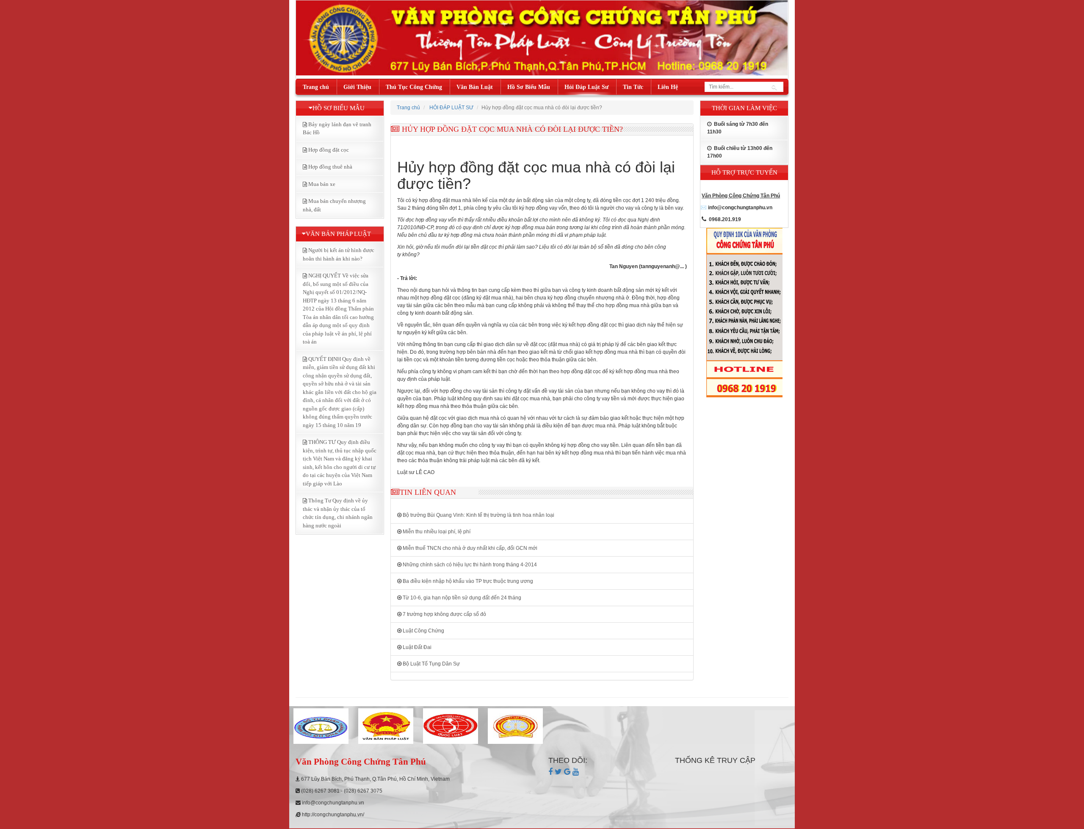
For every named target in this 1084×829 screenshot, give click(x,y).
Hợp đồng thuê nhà (330, 167)
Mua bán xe (321, 184)
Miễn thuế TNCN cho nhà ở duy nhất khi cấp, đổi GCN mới (469, 548)
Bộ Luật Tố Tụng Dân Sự (430, 664)
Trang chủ (316, 87)
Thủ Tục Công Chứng (414, 87)
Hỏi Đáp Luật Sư (586, 87)
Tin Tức (633, 87)
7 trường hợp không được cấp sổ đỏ (443, 614)
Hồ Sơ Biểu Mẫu (528, 87)
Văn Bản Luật (474, 87)
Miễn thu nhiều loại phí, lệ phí (435, 532)
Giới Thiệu (357, 87)
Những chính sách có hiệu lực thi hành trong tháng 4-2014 (469, 565)
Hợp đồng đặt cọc (328, 150)
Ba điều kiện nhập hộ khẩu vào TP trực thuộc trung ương (467, 581)
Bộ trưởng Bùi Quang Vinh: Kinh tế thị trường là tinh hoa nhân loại (477, 515)
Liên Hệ (668, 87)
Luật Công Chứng (422, 631)
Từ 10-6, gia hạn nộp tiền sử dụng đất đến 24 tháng (461, 598)
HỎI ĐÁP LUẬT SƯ (451, 108)
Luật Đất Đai (416, 647)
